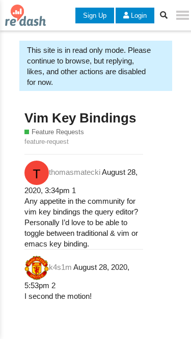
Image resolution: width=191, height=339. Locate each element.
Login (138, 15)
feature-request (46, 141)
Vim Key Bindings (80, 118)
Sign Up (94, 15)
